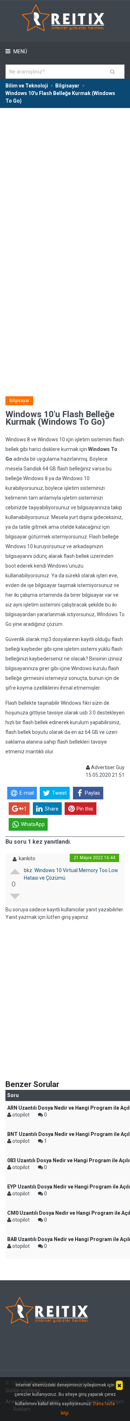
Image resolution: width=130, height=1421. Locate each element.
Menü (19, 51)
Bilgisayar (19, 400)
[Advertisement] (65, 177)
